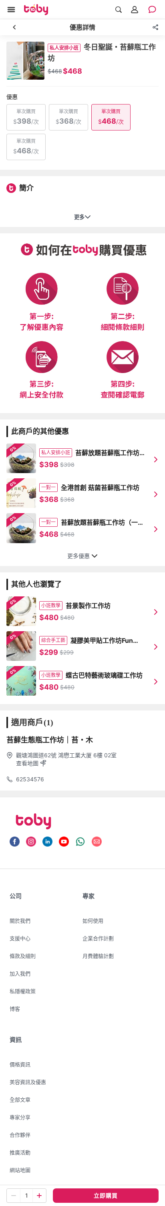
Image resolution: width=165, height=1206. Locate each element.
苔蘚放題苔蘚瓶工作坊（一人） (99, 522)
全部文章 (20, 1099)
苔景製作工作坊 (88, 606)
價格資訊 (20, 1064)
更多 (79, 217)
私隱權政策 (23, 991)
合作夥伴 (20, 1135)
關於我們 (20, 920)
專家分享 (20, 1117)
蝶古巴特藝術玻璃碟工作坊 (104, 675)
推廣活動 (20, 1152)
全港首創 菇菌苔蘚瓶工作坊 (100, 488)
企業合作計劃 (98, 938)
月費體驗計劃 (98, 956)
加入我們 (20, 973)
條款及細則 (23, 956)
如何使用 (92, 920)
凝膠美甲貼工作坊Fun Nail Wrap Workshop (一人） (107, 640)
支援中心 (20, 938)
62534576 (30, 779)
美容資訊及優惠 (28, 1082)
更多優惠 (78, 556)
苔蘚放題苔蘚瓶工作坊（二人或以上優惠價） (107, 453)
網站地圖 (20, 1170)
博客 (15, 1008)
